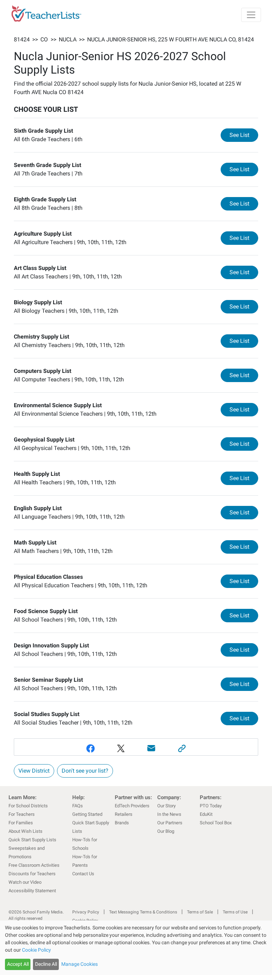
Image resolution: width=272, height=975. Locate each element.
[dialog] (136, 948)
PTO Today (211, 805)
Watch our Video (24, 882)
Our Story (166, 805)
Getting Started (87, 814)
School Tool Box (216, 822)
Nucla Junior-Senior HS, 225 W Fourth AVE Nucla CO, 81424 (170, 39)
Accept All (18, 964)
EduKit (206, 814)
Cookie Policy (36, 950)
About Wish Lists (25, 831)
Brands (122, 822)
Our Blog (165, 831)
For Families (20, 822)
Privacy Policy (85, 912)
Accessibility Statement (32, 890)
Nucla (67, 39)
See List (244, 134)
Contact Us (83, 873)
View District (34, 770)
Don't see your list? (85, 770)
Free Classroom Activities (34, 865)
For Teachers (21, 814)
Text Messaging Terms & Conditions (143, 912)
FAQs (77, 805)
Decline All (46, 964)
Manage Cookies (79, 964)
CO (44, 39)
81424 (22, 39)
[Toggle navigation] (251, 15)
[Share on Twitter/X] (121, 748)
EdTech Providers (132, 805)
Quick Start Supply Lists (32, 839)
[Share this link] (181, 748)
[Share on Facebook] (90, 748)
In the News (169, 814)
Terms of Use (235, 912)
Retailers (123, 814)
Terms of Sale (200, 912)
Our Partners (169, 822)
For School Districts (28, 805)
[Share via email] (151, 748)
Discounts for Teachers (32, 873)
